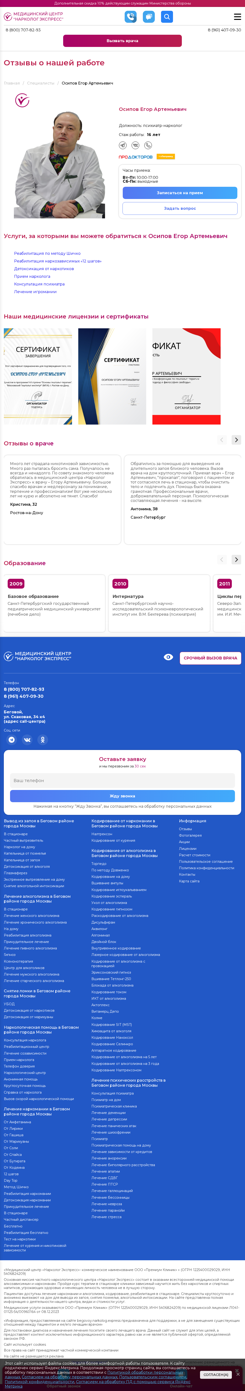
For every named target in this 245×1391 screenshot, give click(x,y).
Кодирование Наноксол (112, 1037)
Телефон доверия (19, 1066)
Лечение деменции (108, 1113)
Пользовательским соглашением (152, 1377)
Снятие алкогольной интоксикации (34, 886)
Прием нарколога (32, 276)
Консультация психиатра (39, 284)
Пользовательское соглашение (206, 861)
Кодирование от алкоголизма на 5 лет (124, 1057)
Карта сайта (189, 881)
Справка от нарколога (23, 1092)
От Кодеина (14, 1167)
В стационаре (16, 834)
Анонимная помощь (21, 1079)
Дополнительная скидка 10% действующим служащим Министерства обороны (122, 3)
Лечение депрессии (109, 1119)
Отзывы (185, 829)
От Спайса (13, 1155)
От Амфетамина (17, 1122)
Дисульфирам (103, 922)
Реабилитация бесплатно (26, 1233)
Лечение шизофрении (110, 1132)
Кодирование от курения (113, 840)
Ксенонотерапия (18, 961)
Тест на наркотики (20, 1239)
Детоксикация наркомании (27, 1200)
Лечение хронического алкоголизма (35, 922)
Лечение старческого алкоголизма (34, 981)
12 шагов (11, 1174)
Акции (184, 842)
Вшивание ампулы (107, 883)
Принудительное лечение (26, 942)
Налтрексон (101, 834)
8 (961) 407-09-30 (224, 30)
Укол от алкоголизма (109, 903)
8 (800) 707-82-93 (23, 30)
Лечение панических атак (113, 1126)
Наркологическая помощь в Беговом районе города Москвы (41, 1030)
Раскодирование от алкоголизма (119, 916)
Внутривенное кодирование (116, 948)
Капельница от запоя (22, 860)
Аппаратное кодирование (113, 1050)
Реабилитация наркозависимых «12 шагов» (58, 261)
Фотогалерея (190, 835)
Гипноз (10, 955)
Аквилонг (99, 929)
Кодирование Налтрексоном (116, 1070)
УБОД (9, 1004)
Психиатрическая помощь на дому (121, 1145)
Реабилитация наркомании (27, 1194)
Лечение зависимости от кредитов (121, 1152)
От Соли (11, 1148)
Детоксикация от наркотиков (44, 269)
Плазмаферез (15, 873)
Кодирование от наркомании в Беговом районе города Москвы (124, 823)
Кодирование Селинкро (112, 1044)
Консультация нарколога (25, 1040)
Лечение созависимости (25, 1053)
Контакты (187, 874)
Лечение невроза (106, 1204)
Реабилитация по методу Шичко (47, 253)
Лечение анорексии (109, 1158)
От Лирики (13, 1128)
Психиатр (99, 1139)
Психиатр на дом (106, 1100)
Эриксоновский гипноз (111, 972)
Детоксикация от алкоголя (27, 866)
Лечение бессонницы (110, 1197)
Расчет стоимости (194, 855)
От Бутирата (14, 1161)
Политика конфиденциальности (206, 868)
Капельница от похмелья (25, 853)
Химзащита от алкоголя (111, 1031)
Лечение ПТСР (104, 1184)
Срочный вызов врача (210, 658)
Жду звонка (122, 796)
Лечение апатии (105, 1171)
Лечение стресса (106, 1217)
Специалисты (41, 83)
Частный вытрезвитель (23, 840)
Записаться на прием (180, 193)
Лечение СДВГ (104, 1178)
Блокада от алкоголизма (112, 985)
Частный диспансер (21, 1219)
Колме (96, 1018)
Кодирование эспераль (111, 896)
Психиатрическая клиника (114, 1106)
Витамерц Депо (105, 1011)
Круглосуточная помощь (25, 1086)
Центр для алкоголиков (24, 968)
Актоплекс (100, 1005)
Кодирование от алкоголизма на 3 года (125, 1064)
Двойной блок (103, 942)
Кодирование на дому (110, 876)
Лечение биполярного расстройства (123, 1165)
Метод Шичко (16, 1187)
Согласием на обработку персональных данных (69, 1377)
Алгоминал (100, 935)
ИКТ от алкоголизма (108, 998)
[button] (236, 440)
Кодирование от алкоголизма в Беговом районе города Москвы (124, 853)
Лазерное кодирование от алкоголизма (125, 955)
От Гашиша (13, 1135)
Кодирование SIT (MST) (111, 1024)
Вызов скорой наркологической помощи (39, 1099)
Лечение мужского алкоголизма (31, 974)
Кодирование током (108, 992)
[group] (38, 376)
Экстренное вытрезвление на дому (34, 879)
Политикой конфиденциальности (39, 1382)
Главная (12, 83)
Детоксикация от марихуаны (28, 1017)
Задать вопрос (180, 208)
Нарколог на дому (19, 847)
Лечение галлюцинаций (112, 1191)
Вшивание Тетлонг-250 (111, 979)
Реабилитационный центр (26, 1047)
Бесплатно (13, 1226)
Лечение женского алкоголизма (31, 916)
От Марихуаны (16, 1141)
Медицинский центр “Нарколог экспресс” (38, 17)
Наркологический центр (25, 1073)
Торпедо (98, 864)
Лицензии (187, 848)
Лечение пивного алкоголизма (30, 948)
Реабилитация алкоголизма (27, 935)
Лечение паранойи (108, 1210)
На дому (11, 929)
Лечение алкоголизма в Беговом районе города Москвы (37, 899)
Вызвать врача (122, 41)
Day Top (10, 1180)
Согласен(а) (216, 1375)
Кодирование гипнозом (111, 909)
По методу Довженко (110, 870)
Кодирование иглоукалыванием (118, 890)
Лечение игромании (35, 292)
